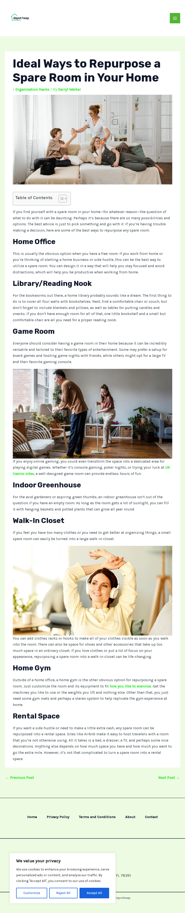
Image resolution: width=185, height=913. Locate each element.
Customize (31, 893)
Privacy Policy (58, 817)
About (130, 817)
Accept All (94, 893)
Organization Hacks (32, 89)
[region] (63, 878)
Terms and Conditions (97, 817)
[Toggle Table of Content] (60, 199)
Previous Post (19, 777)
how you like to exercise (130, 686)
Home (32, 817)
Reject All (63, 893)
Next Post (169, 777)
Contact (151, 817)
